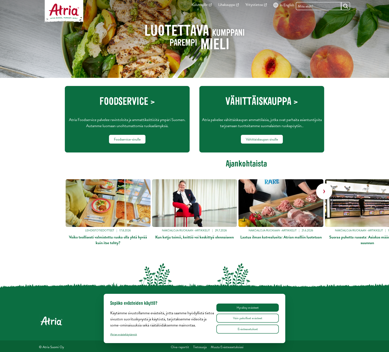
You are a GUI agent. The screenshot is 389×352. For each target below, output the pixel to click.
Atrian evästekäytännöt (123, 334)
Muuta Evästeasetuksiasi (227, 347)
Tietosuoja (200, 347)
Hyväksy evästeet (248, 307)
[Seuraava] (324, 191)
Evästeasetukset (248, 329)
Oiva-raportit (180, 347)
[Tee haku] (345, 6)
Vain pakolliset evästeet (247, 318)
